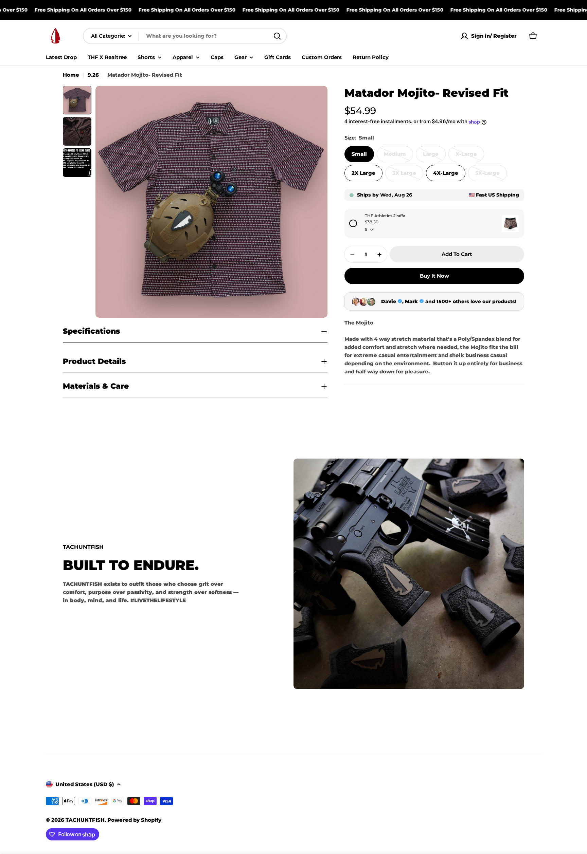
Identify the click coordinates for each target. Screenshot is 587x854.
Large (434, 157)
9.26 (93, 75)
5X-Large (491, 176)
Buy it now (434, 276)
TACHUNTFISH (85, 820)
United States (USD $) (84, 784)
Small (359, 154)
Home (71, 75)
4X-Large (445, 173)
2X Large (363, 173)
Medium (398, 157)
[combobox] (185, 36)
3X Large (407, 176)
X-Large (470, 157)
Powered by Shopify (134, 820)
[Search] (277, 36)
